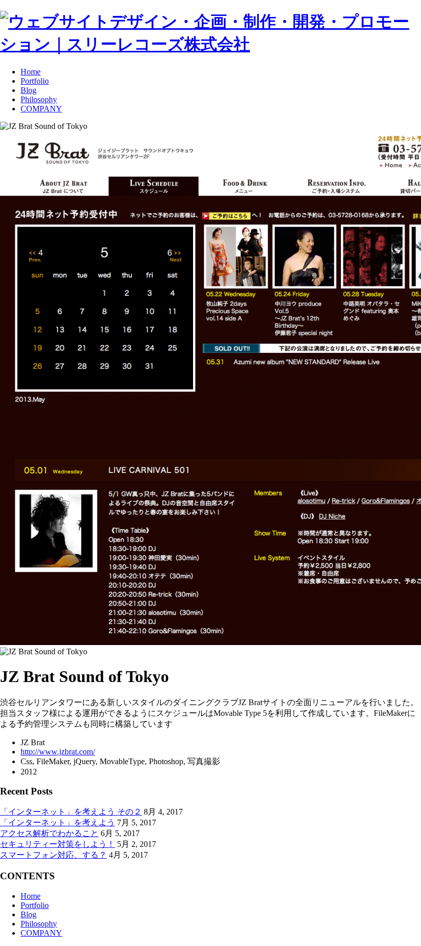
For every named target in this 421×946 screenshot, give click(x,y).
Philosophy (39, 99)
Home (31, 71)
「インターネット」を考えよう (57, 822)
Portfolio (35, 81)
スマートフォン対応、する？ (53, 854)
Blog (28, 90)
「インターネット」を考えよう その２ (71, 811)
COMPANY (41, 108)
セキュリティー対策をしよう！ (57, 844)
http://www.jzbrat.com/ (58, 751)
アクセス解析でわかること (49, 833)
